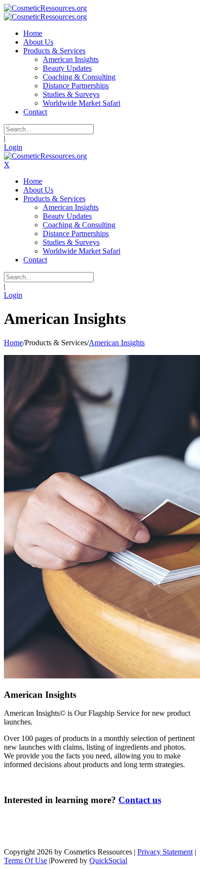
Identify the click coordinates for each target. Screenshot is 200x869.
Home (13, 342)
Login (13, 147)
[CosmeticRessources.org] (45, 8)
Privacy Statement (165, 852)
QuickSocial (108, 860)
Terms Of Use (25, 860)
